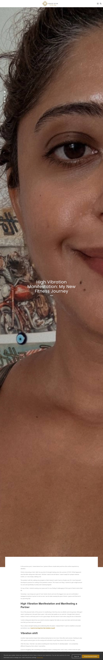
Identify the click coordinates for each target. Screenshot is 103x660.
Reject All (76, 656)
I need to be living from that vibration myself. (42, 628)
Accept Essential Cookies (90, 656)
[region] (51, 656)
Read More (40, 657)
